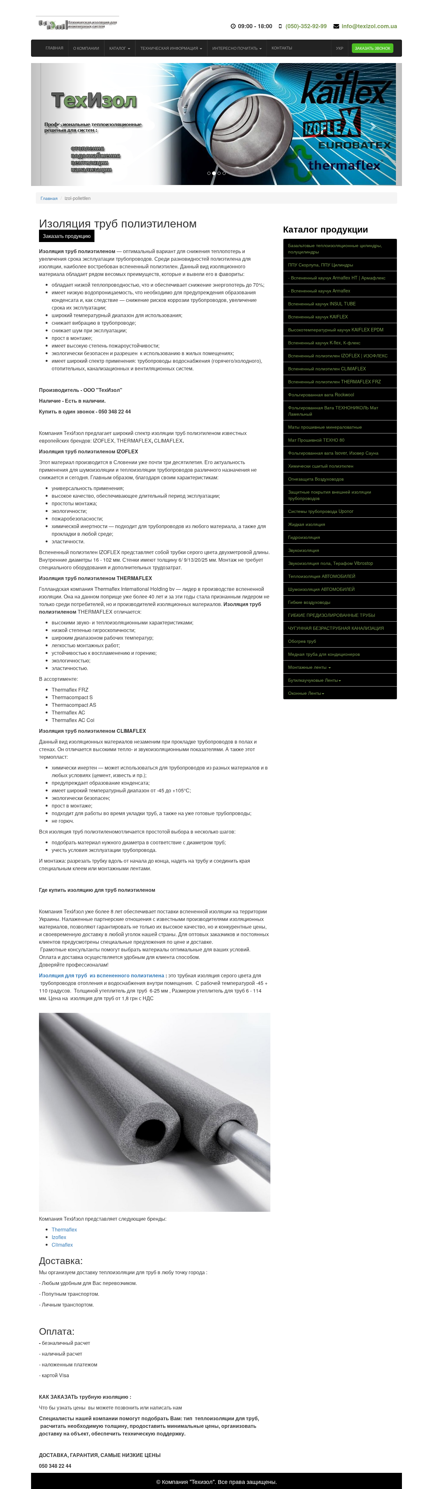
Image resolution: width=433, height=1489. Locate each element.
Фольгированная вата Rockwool (321, 394)
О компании (86, 48)
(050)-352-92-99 (305, 26)
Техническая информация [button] (169, 48)
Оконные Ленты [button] (304, 693)
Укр (339, 48)
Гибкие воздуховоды (309, 602)
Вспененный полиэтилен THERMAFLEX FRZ (334, 381)
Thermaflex (65, 1229)
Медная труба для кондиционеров (324, 654)
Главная (54, 47)
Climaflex (62, 1244)
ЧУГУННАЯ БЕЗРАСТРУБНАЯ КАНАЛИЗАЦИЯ (336, 628)
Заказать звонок (372, 48)
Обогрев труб (302, 641)
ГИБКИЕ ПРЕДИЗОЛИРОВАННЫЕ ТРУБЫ (331, 615)
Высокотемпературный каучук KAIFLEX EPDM (336, 329)
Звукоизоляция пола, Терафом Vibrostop (330, 563)
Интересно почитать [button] (235, 48)
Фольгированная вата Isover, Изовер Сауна (333, 453)
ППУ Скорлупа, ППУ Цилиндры (320, 264)
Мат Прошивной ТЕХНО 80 (316, 440)
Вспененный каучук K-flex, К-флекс (324, 342)
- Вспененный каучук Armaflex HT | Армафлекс (336, 277)
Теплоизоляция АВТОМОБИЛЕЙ (321, 576)
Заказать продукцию (67, 236)
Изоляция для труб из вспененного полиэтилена (102, 975)
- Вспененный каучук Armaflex (319, 290)
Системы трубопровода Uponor (320, 511)
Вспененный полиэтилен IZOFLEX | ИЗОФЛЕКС (338, 355)
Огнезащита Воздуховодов (316, 479)
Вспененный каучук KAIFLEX (318, 316)
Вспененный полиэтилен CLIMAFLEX (327, 368)
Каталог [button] (118, 48)
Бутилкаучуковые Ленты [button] (313, 680)
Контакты (282, 47)
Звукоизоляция (303, 550)
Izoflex (60, 1237)
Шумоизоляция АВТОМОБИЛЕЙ (321, 589)
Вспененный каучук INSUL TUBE (322, 303)
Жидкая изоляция (306, 524)
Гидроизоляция (304, 537)
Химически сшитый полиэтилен (320, 466)
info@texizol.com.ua (369, 26)
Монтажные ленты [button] (308, 667)
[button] (59, 124)
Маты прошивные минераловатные (325, 427)
